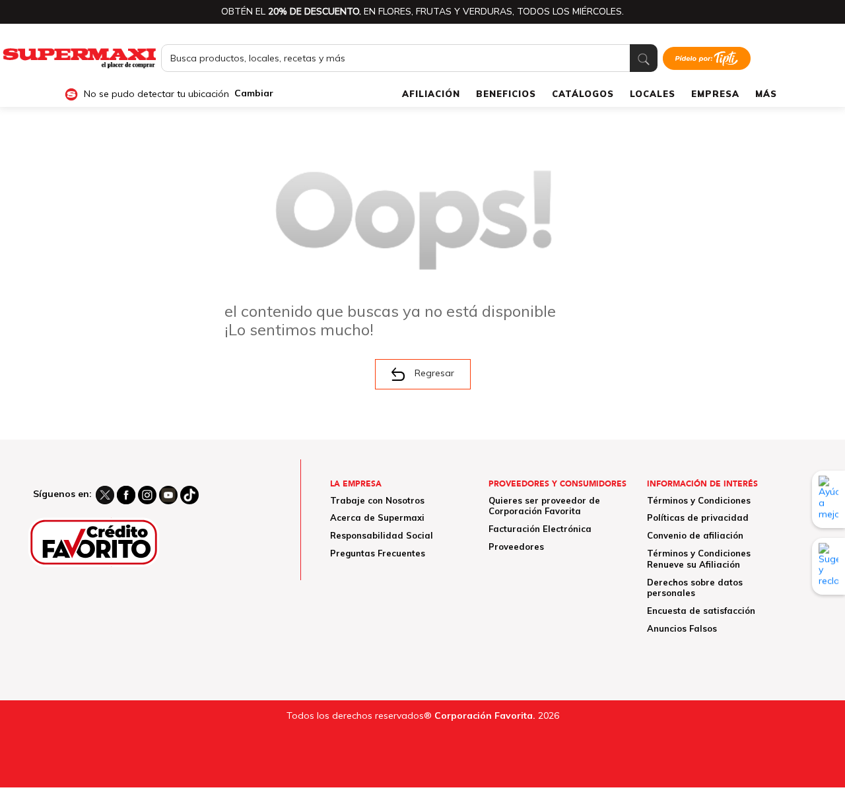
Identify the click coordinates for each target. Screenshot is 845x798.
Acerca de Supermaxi (377, 517)
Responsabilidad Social (381, 535)
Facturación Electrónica (540, 528)
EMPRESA (715, 93)
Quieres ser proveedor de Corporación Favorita (544, 506)
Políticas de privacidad (698, 517)
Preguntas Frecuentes (377, 553)
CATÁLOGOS (583, 93)
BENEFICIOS (506, 93)
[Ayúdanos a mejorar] (828, 499)
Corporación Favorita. (484, 715)
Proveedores (516, 546)
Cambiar (253, 93)
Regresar (434, 373)
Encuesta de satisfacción (701, 610)
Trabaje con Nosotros (377, 500)
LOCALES (652, 93)
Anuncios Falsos (682, 628)
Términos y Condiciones (699, 500)
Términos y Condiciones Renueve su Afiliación (699, 559)
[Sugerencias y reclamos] (828, 566)
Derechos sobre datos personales (695, 588)
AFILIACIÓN (431, 93)
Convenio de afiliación (695, 535)
